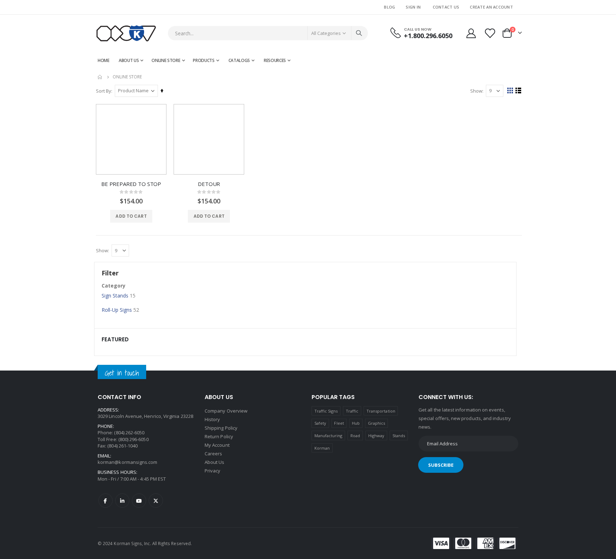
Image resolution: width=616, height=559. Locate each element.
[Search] (359, 33)
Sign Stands (115, 295)
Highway (376, 435)
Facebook (105, 500)
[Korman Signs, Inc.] (126, 33)
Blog (389, 7)
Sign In (413, 7)
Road (355, 435)
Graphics (376, 423)
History (212, 419)
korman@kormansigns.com (127, 462)
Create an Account (491, 7)
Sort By (103, 91)
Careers (213, 453)
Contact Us (446, 7)
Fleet (339, 423)
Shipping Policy (221, 428)
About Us (215, 462)
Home (100, 77)
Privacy (212, 470)
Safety (320, 423)
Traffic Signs (326, 411)
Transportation (380, 411)
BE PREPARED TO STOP (131, 183)
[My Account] (471, 33)
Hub (356, 423)
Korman (322, 448)
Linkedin (122, 500)
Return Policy (219, 436)
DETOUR (209, 183)
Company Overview (226, 411)
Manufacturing (328, 435)
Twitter (156, 500)
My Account (217, 445)
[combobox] (268, 33)
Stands (398, 435)
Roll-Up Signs (117, 309)
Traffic (352, 411)
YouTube (139, 500)
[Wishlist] (490, 33)
